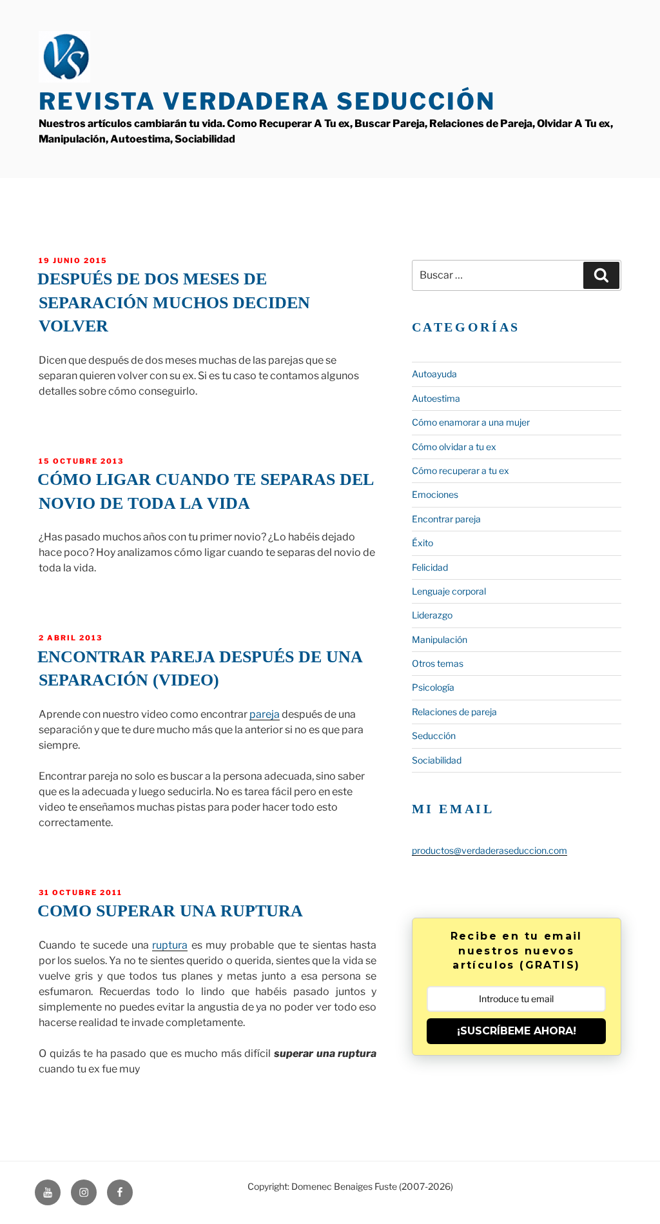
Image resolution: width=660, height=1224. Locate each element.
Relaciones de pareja (454, 711)
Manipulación (439, 639)
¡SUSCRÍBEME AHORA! (516, 1031)
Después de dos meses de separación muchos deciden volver (173, 302)
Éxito (422, 542)
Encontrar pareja (446, 518)
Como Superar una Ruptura (170, 911)
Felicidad (430, 567)
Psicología (433, 687)
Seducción (434, 735)
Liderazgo (432, 614)
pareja (264, 714)
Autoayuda (434, 373)
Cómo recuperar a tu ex (460, 470)
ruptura (170, 945)
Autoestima (436, 398)
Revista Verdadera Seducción (267, 101)
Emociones (435, 494)
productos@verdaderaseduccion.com (489, 850)
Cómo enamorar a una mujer (471, 422)
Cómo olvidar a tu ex (454, 446)
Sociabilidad (436, 760)
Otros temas (437, 663)
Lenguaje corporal (449, 591)
